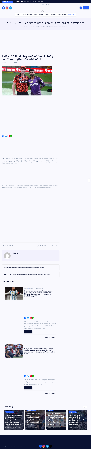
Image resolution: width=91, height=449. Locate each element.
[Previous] (84, 407)
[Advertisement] (45, 42)
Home (86, 7)
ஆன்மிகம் (41, 14)
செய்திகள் (29, 14)
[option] (14, 420)
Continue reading (50, 337)
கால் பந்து (26, 288)
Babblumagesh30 (9, 427)
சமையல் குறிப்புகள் (31, 410)
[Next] (86, 407)
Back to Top (85, 446)
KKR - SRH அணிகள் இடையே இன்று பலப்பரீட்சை (48, 245)
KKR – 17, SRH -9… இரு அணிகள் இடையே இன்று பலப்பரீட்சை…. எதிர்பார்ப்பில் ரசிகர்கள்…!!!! (47, 26)
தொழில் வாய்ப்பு (73, 412)
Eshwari (28, 427)
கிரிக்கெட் (4, 62)
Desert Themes (26, 446)
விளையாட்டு (71, 14)
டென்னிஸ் (26, 346)
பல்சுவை (47, 14)
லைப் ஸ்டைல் (53, 14)
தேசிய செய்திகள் (9, 412)
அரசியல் (24, 14)
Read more (28, 331)
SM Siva (15, 253)
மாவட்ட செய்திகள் (62, 14)
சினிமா (35, 14)
